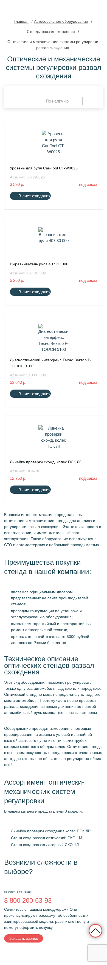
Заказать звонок (23, 938)
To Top (95, 931)
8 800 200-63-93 (28, 901)
